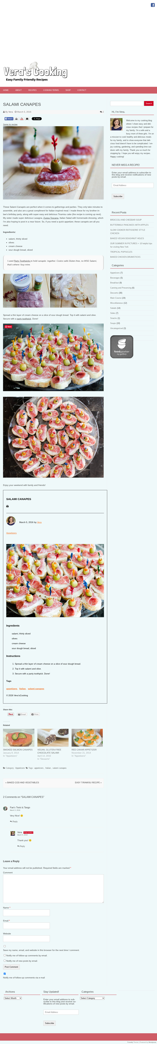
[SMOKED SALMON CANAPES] (18, 738)
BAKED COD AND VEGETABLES (22, 782)
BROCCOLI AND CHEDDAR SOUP (126, 220)
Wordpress (152, 1042)
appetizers (11, 688)
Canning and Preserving (120, 288)
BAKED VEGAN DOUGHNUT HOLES (127, 238)
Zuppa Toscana (50, 218)
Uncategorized (116, 328)
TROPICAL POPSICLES (121, 252)
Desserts (114, 293)
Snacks (113, 318)
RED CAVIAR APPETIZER (84, 749)
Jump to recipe (10, 124)
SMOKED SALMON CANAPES (18, 749)
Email (6, 920)
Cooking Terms (51, 90)
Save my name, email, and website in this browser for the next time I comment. (41, 950)
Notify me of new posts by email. (22, 961)
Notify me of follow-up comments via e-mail (24, 977)
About (18, 90)
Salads (113, 308)
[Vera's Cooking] (41, 81)
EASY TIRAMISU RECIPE (88, 782)
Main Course (115, 298)
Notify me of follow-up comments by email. (26, 955)
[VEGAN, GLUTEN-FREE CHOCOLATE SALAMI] (53, 738)
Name (6, 907)
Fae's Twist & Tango (20, 807)
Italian (22, 688)
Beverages (115, 278)
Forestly (130, 1042)
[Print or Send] (22, 121)
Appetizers (11, 533)
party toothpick (24, 318)
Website (7, 933)
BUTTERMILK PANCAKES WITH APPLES (129, 225)
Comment (8, 872)
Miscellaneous (116, 303)
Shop (68, 90)
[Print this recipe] (7, 508)
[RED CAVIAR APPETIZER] (87, 738)
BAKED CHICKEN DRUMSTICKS (125, 257)
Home (6, 90)
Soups (113, 323)
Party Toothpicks (22, 261)
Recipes (32, 90)
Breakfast (114, 283)
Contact (81, 90)
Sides (112, 313)
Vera (10, 112)
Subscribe (117, 196)
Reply (15, 821)
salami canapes (36, 688)
